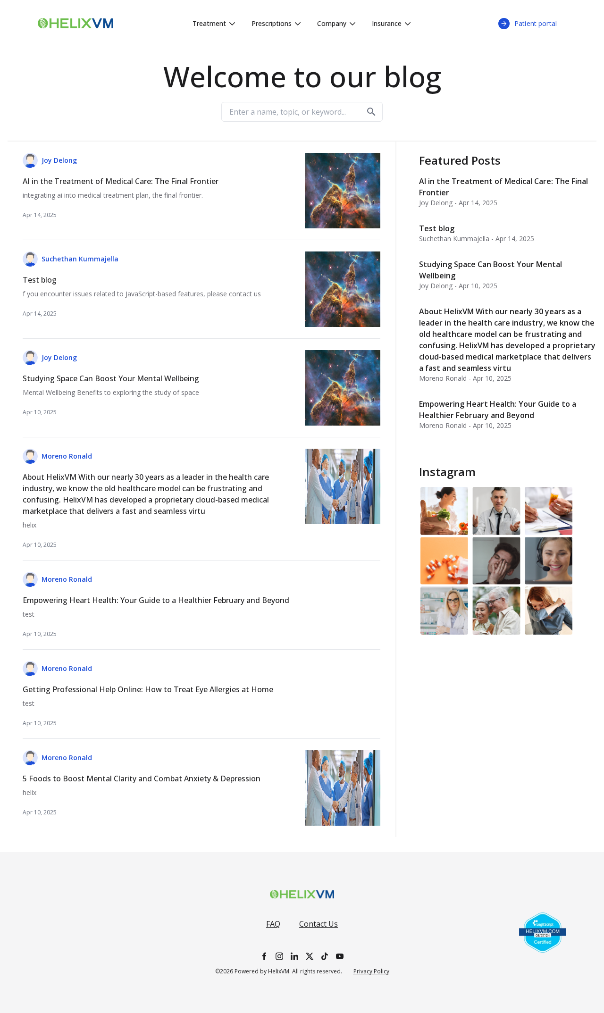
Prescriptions (272, 23)
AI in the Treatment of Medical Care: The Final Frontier (503, 187)
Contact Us (318, 924)
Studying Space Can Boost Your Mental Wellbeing (490, 270)
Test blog (436, 228)
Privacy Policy (371, 971)
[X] (309, 956)
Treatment (209, 23)
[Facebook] (264, 956)
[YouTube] (339, 956)
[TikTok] (324, 956)
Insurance (387, 23)
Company (331, 23)
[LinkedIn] (294, 956)
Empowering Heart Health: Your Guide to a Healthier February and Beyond (497, 409)
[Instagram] (279, 956)
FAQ (273, 924)
